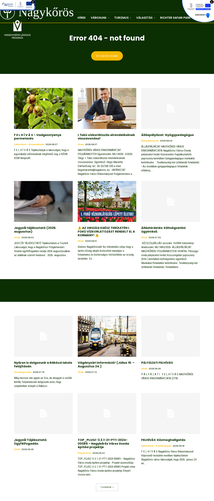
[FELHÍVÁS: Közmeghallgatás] (170, 413)
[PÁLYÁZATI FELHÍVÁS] (170, 336)
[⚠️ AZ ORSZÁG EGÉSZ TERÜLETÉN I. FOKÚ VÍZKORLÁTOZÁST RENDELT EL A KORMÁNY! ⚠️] (107, 201)
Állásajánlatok (150, 140)
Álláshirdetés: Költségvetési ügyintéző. (163, 230)
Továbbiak (105, 487)
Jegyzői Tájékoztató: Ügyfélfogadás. (30, 442)
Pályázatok (84, 453)
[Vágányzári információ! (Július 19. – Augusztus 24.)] (107, 336)
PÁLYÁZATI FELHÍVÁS (157, 363)
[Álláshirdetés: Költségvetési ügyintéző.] (170, 201)
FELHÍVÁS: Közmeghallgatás (163, 440)
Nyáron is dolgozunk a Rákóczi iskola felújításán (43, 364)
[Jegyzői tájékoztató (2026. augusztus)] (43, 201)
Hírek (81, 144)
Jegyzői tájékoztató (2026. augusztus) (35, 230)
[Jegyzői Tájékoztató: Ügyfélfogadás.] (43, 413)
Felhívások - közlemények (29, 144)
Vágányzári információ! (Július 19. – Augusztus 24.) (106, 364)
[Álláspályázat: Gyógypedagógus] (170, 108)
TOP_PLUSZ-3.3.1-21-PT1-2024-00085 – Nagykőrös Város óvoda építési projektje (103, 443)
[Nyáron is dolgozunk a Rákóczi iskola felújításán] (43, 336)
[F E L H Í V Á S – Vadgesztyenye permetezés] (43, 108)
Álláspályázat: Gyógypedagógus (167, 135)
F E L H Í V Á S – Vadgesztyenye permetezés (37, 137)
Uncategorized (22, 372)
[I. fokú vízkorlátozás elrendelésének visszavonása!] (107, 108)
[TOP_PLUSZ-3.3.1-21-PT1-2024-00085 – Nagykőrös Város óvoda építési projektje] (107, 413)
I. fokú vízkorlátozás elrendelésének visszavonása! (106, 137)
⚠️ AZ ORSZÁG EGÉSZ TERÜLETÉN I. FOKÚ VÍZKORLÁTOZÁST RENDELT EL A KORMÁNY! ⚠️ (106, 231)
